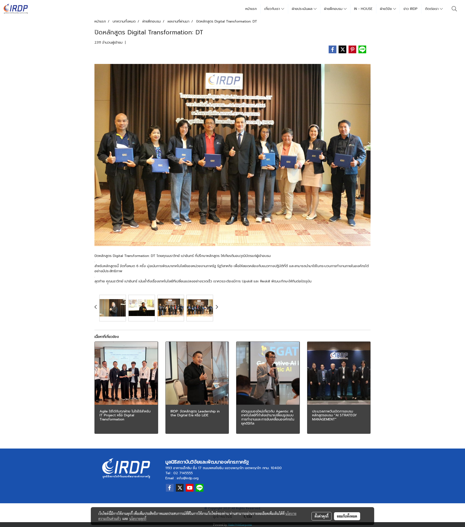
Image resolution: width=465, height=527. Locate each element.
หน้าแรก (251, 8)
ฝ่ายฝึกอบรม (334, 8)
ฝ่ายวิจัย (386, 8)
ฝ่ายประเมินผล (303, 8)
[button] (454, 8)
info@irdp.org (188, 478)
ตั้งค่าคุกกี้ (321, 516)
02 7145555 (183, 473)
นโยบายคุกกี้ (137, 518)
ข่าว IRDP (410, 8)
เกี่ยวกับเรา (272, 8)
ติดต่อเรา (432, 8)
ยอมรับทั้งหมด (347, 516)
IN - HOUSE (363, 8)
